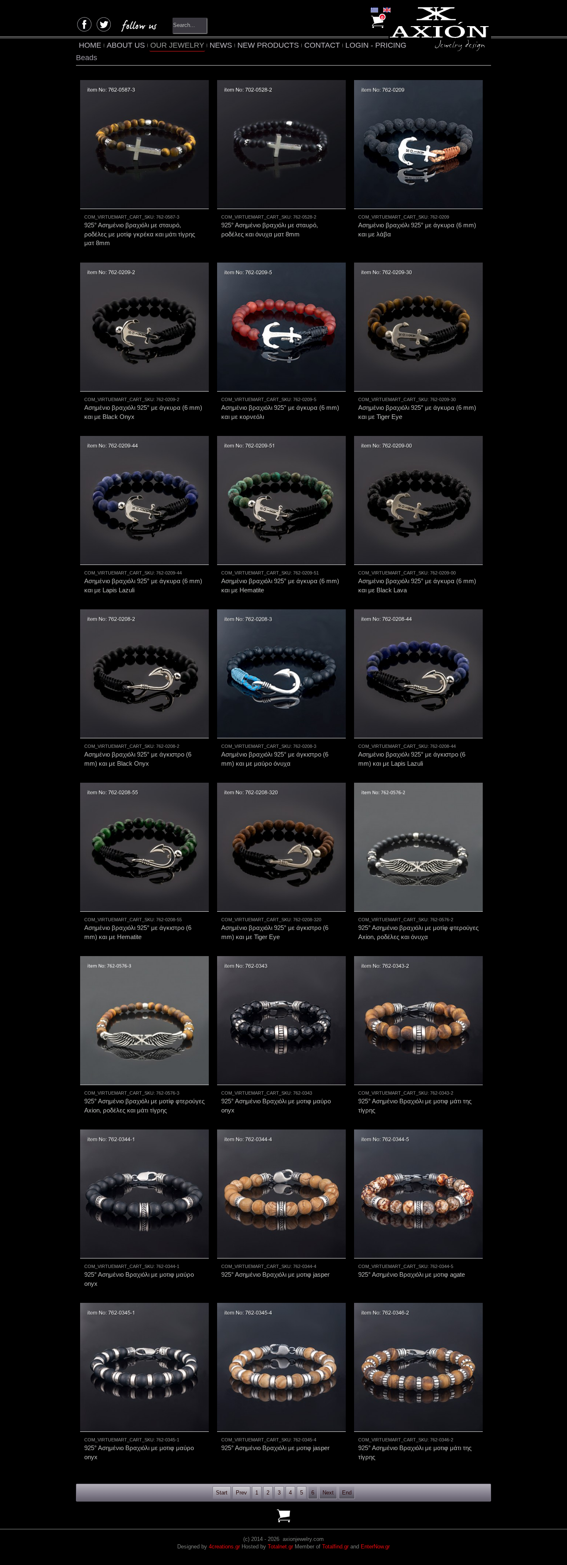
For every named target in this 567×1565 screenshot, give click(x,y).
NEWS (221, 45)
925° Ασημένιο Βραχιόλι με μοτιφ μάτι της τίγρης (415, 1105)
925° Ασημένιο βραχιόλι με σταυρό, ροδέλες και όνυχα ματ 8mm (269, 229)
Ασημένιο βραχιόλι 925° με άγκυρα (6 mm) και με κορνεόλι (280, 412)
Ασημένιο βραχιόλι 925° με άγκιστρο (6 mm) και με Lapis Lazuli (411, 759)
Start (221, 1493)
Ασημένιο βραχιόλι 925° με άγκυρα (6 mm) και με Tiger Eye (417, 412)
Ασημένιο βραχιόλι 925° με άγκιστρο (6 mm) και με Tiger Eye (274, 932)
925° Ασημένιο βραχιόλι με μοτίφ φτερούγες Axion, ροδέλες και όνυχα (418, 932)
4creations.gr (224, 1546)
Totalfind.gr (335, 1546)
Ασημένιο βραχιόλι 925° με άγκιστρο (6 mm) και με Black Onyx (137, 759)
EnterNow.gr (375, 1546)
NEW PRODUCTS (268, 45)
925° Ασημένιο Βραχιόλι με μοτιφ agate (411, 1274)
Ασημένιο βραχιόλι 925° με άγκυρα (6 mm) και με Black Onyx (143, 412)
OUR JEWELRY (177, 45)
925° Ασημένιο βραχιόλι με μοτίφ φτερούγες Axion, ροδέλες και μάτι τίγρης (144, 1105)
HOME (90, 45)
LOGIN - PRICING (375, 45)
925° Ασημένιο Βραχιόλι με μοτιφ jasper (275, 1274)
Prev (241, 1493)
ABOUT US (126, 45)
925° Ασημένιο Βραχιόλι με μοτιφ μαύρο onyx (276, 1105)
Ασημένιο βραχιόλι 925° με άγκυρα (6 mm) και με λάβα (417, 229)
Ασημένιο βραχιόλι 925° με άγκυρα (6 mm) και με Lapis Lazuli (143, 585)
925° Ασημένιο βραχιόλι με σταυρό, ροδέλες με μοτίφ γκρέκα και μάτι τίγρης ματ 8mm (139, 233)
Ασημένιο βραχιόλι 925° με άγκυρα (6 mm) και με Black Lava (417, 585)
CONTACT (322, 45)
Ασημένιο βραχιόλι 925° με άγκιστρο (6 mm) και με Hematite (137, 932)
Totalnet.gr (280, 1546)
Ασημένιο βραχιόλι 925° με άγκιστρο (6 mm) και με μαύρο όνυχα (274, 759)
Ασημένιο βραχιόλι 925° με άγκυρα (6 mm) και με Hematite (280, 585)
